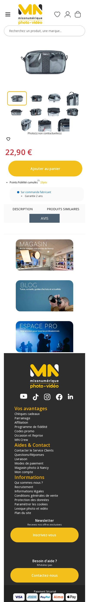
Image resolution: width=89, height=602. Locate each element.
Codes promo (24, 431)
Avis (44, 218)
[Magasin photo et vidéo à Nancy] (44, 255)
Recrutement (23, 487)
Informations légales (29, 491)
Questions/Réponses (29, 454)
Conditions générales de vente (36, 495)
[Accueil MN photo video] (30, 15)
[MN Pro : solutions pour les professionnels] (44, 336)
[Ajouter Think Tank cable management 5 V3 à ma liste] (8, 139)
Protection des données (31, 500)
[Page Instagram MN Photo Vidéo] (47, 397)
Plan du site (22, 513)
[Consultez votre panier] (78, 14)
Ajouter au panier (45, 168)
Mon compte (23, 472)
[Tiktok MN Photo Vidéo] (35, 397)
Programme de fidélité (30, 426)
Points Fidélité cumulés (24, 182)
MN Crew (21, 439)
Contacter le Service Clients (34, 450)
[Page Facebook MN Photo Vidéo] (59, 397)
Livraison (20, 459)
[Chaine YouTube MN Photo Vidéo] (23, 397)
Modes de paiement (28, 463)
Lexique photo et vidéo (31, 508)
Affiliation (21, 422)
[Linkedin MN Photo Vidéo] (70, 397)
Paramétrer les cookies (31, 504)
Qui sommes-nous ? (28, 482)
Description (23, 209)
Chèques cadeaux (27, 413)
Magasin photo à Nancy (31, 467)
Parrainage (22, 418)
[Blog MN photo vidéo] (44, 295)
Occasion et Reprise (28, 435)
